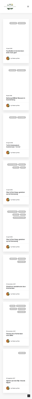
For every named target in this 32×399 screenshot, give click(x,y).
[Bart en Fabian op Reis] (10, 6)
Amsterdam (22, 23)
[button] (28, 6)
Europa (23, 167)
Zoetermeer (21, 117)
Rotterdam (22, 308)
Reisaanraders (21, 305)
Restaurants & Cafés (19, 217)
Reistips (12, 305)
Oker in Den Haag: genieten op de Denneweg (15, 193)
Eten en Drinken (12, 164)
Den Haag (15, 167)
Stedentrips (21, 261)
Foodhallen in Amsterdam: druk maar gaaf (15, 51)
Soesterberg (21, 70)
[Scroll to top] (28, 395)
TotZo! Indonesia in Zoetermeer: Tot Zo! (13, 146)
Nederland (13, 23)
